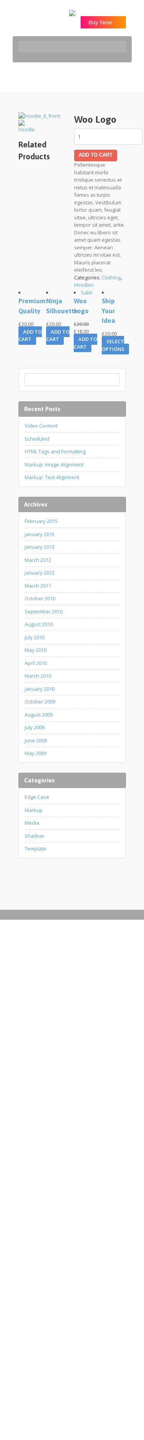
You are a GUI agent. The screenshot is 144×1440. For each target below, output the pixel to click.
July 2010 (35, 637)
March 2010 (38, 675)
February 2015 (41, 521)
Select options (113, 345)
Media (32, 822)
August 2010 (39, 624)
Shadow (34, 835)
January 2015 (40, 534)
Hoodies (84, 284)
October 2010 (40, 598)
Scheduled (37, 438)
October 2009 (40, 701)
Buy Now (101, 22)
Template (35, 848)
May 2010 (35, 649)
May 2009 (35, 753)
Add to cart (96, 155)
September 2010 (44, 611)
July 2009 (35, 727)
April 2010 (36, 663)
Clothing (111, 277)
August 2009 (39, 714)
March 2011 (38, 585)
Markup (34, 810)
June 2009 (36, 740)
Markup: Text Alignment (52, 477)
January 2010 (40, 688)
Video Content (41, 425)
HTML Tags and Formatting (55, 451)
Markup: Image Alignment (54, 464)
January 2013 (40, 546)
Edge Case (37, 797)
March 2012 (38, 559)
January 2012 (40, 572)
